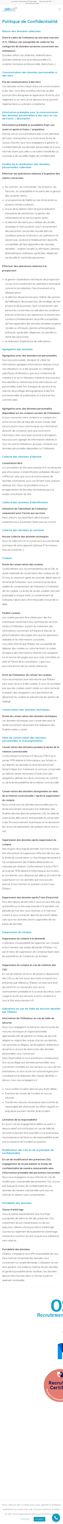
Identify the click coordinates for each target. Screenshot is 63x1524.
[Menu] (58, 9)
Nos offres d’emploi (32, 3)
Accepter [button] (39, 1519)
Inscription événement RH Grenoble (24, 1)
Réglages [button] (25, 1519)
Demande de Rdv (45, 1)
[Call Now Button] (56, 1518)
